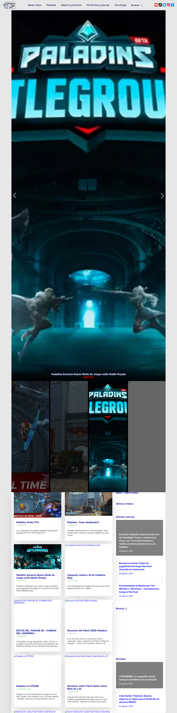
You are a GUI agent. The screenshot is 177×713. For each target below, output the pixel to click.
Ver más (88, 377)
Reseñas (51, 5)
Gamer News (35, 5)
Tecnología (120, 5)
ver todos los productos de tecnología (132, 604)
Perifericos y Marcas (98, 5)
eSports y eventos (71, 5)
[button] (162, 195)
